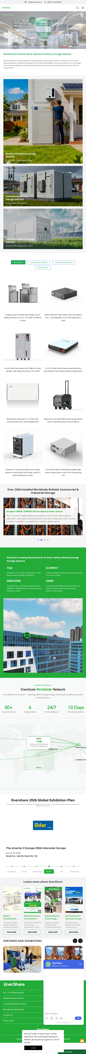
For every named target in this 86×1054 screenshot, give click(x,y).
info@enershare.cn (35, 2)
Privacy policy (8, 1021)
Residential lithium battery (13, 998)
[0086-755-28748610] (45, 2)
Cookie (34, 1033)
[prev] (7, 825)
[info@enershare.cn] (25, 2)
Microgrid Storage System (13, 1009)
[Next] (80, 941)
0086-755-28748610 (54, 2)
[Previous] (75, 941)
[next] (79, 825)
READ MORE (11, 932)
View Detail (22, 977)
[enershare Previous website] (43, 1029)
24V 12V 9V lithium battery (13, 993)
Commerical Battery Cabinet (14, 1004)
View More (15, 522)
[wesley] (82, 1041)
